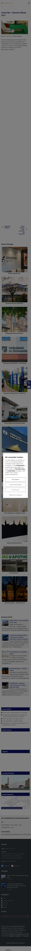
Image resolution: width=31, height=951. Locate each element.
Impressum (19, 495)
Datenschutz (12, 495)
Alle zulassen (15, 479)
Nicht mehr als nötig (15, 484)
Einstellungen (15, 490)
